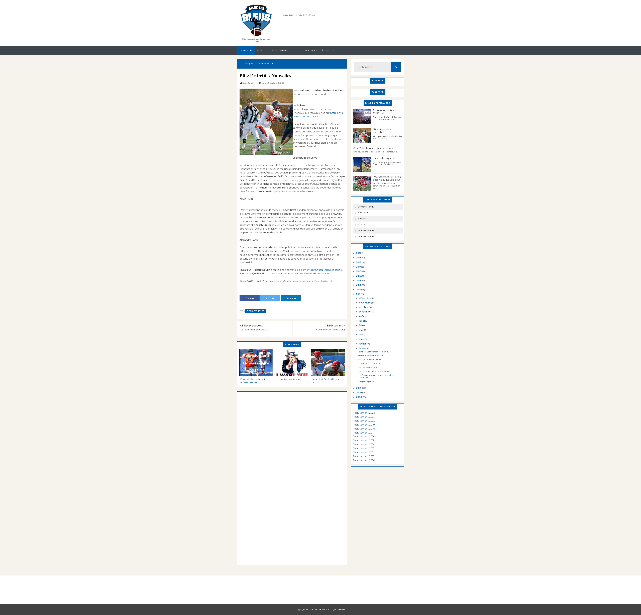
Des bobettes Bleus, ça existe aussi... (374, 371)
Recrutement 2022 (364, 412)
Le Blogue (246, 50)
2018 (359, 262)
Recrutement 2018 (364, 428)
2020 (359, 253)
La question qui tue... (385, 158)
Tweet (271, 298)
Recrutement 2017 (364, 432)
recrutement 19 (366, 236)
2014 (358, 280)
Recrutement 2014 (364, 444)
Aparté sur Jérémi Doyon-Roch (326, 380)
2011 (358, 294)
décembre (365, 298)
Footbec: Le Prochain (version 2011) (374, 351)
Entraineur (363, 212)
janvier (363, 348)
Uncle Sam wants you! (288, 379)
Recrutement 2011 (363, 456)
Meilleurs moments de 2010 (254, 329)
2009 (359, 392)
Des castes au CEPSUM (369, 367)
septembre (365, 311)
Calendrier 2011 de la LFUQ (330, 329)
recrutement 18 (366, 230)
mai (361, 330)
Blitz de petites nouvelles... (382, 131)
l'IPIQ (260, 258)
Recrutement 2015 (363, 440)
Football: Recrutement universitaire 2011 (252, 380)
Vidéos (361, 224)
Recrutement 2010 (364, 460)
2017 (358, 266)
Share (250, 298)
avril (361, 334)
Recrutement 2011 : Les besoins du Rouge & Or (387, 178)
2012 (358, 289)
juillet (362, 320)
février (363, 343)
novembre (365, 302)
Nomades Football (323, 281)
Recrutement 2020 (364, 420)
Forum (261, 50)
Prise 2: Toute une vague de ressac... (374, 148)
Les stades (310, 50)
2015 (358, 276)
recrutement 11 (256, 311)
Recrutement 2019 (364, 424)
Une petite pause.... (367, 381)
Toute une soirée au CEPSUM (384, 112)
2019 (358, 257)
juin (361, 325)
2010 (359, 388)
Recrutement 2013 (364, 448)
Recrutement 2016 (364, 436)
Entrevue (362, 218)
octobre (364, 307)
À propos (328, 50)
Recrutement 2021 (364, 416)
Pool (295, 50)
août (362, 316)
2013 (358, 285)
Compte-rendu (366, 206)
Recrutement (279, 50)
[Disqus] (292, 433)
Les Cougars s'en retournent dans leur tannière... (376, 376)
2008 (359, 397)
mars (362, 339)
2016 (358, 271)
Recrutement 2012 (364, 452)
